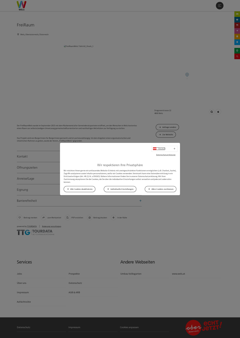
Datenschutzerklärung (166, 154)
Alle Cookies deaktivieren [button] (81, 189)
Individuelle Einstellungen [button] (122, 189)
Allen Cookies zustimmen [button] (163, 189)
